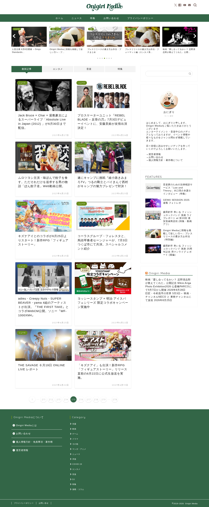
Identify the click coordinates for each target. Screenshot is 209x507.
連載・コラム (78, 489)
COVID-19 (77, 464)
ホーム (59, 18)
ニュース (77, 18)
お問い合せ (43, 503)
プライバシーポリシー (140, 18)
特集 (92, 18)
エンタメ (58, 69)
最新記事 (27, 69)
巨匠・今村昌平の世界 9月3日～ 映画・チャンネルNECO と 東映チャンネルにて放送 (168, 297)
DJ (73, 479)
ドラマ (75, 439)
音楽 (89, 69)
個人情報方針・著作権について (166, 160)
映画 (74, 429)
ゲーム (75, 434)
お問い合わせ (111, 18)
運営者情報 (155, 154)
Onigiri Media (159, 273)
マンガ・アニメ (79, 449)
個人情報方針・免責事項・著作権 (34, 442)
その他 (75, 444)
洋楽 (74, 459)
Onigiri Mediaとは (26, 425)
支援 (74, 424)
